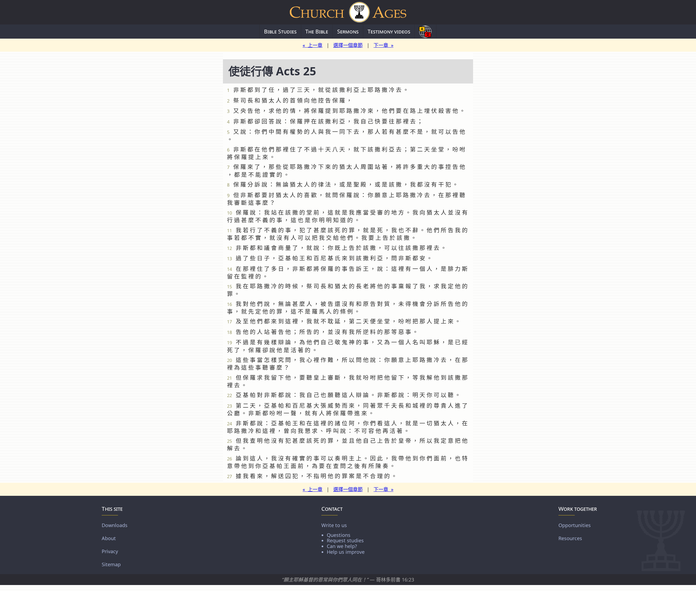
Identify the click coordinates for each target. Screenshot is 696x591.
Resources (570, 538)
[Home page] (348, 12)
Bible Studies (280, 31)
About (109, 538)
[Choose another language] (425, 31)
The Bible (316, 31)
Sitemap (111, 564)
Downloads (115, 525)
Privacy (110, 551)
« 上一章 (312, 45)
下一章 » (383, 45)
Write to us (343, 538)
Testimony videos (389, 31)
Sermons (348, 31)
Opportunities (574, 525)
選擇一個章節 (348, 45)
